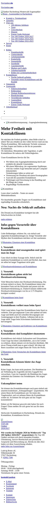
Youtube (9, 491)
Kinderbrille (16, 59)
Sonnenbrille (16, 61)
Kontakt (9, 495)
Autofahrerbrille (17, 66)
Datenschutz (11, 499)
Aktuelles (10, 20)
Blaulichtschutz (17, 95)
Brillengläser (16, 91)
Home (8, 46)
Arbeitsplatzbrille (18, 57)
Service (9, 43)
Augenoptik (10, 86)
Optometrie (10, 84)
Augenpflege (16, 100)
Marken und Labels (19, 68)
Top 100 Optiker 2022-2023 (22, 41)
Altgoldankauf (11, 107)
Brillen (8, 50)
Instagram (10, 488)
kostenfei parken (8, 477)
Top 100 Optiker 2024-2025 (22, 39)
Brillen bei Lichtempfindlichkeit (23, 73)
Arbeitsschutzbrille (18, 70)
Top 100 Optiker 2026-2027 (22, 36)
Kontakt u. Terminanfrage (16, 18)
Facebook (10, 486)
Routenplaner (11, 484)
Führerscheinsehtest (19, 89)
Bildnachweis (11, 502)
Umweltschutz (16, 30)
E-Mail (9, 481)
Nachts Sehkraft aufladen (21, 77)
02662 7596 (8, 457)
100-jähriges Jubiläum (20, 25)
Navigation (7, 3)
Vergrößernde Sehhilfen (20, 98)
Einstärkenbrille (17, 52)
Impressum (10, 497)
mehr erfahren (6, 219)
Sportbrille (15, 64)
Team (13, 27)
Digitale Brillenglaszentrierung (23, 93)
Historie (14, 32)
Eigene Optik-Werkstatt (20, 34)
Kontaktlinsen (11, 75)
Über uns (9, 23)
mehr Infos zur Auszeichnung (12, 446)
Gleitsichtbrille (17, 54)
